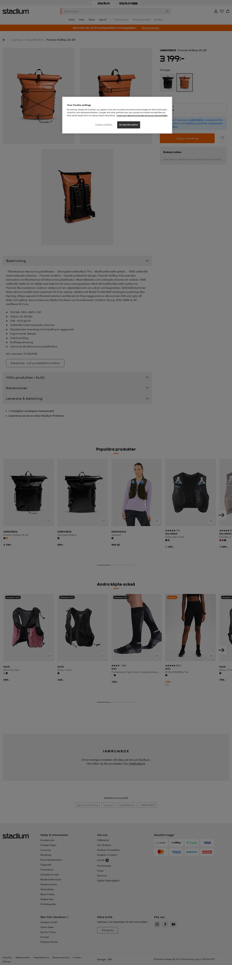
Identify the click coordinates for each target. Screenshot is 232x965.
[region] (117, 115)
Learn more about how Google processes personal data (142, 115)
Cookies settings (103, 124)
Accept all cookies (128, 125)
